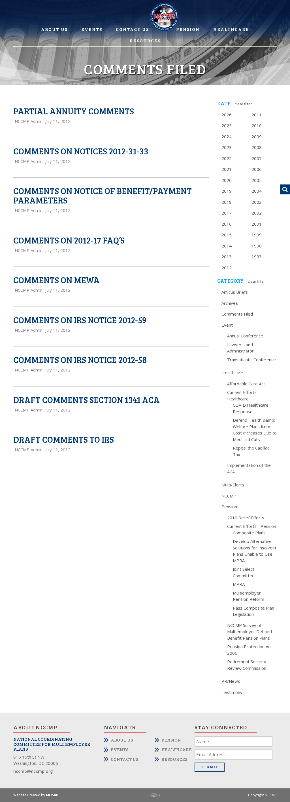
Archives (229, 303)
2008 (256, 147)
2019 (226, 191)
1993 (256, 256)
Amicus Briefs (234, 292)
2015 (226, 235)
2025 (226, 125)
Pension (188, 29)
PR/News (230, 681)
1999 (256, 235)
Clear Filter (243, 103)
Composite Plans (249, 533)
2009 (256, 136)
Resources (145, 40)
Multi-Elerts (232, 485)
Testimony (231, 692)
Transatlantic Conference (251, 359)
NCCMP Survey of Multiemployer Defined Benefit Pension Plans (249, 631)
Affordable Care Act (246, 384)
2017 (226, 213)
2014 (226, 246)
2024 (226, 136)
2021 (226, 169)
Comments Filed (237, 314)
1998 (256, 246)
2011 (256, 114)
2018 (226, 202)
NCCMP (228, 496)
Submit (210, 766)
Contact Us (132, 29)
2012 (226, 267)
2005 (256, 180)
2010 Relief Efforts (245, 517)
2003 (256, 202)
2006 (256, 169)
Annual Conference (245, 336)
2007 (256, 158)
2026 (226, 114)
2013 (226, 256)
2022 (226, 158)
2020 (226, 180)
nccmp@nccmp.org (33, 771)
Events (91, 29)
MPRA (239, 584)
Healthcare (231, 29)
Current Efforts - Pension (251, 526)
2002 (256, 213)
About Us (54, 29)
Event (227, 325)
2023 (226, 147)
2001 (256, 224)
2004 (256, 191)
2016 (226, 224)
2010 (256, 125)
